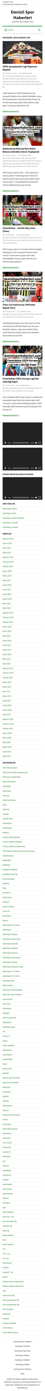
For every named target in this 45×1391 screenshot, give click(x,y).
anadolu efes (8, 819)
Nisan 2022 (7, 631)
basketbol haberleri (10, 870)
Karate (5, 1119)
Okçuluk (6, 1166)
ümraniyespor (8, 1309)
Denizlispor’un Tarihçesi (22, 1369)
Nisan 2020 (7, 738)
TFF (4, 1249)
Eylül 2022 (7, 608)
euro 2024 (6, 1004)
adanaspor (7, 786)
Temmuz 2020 (8, 724)
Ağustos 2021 (8, 668)
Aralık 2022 (7, 594)
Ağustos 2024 (8, 539)
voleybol (6, 1319)
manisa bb (7, 1147)
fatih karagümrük (9, 1018)
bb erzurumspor (9, 879)
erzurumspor (7, 999)
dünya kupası (8, 985)
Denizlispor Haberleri (22, 1360)
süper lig (6, 1231)
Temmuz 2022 (8, 617)
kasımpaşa (7, 1124)
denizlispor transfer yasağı (13, 967)
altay (4, 805)
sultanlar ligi (7, 1226)
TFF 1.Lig (6, 1254)
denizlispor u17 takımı (11, 971)
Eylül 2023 (7, 553)
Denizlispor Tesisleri (10, 527)
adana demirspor (9, 782)
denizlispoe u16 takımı (11, 925)
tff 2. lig (6, 1258)
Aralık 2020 (7, 705)
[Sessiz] (36, 443)
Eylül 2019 (7, 756)
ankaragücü (7, 823)
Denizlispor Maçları (23, 1355)
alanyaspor (7, 791)
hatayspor (6, 1087)
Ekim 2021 (7, 659)
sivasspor (6, 1203)
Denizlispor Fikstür (10, 509)
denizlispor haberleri (10, 948)
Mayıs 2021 (7, 682)
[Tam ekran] (39, 443)
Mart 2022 (7, 636)
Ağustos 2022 (8, 613)
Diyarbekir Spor (8, 981)
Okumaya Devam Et (10, 111)
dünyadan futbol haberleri (12, 990)
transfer (6, 1268)
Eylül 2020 (7, 715)
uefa (24, 166)
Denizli (5, 921)
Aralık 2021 (7, 650)
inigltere (6, 1101)
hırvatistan (7, 1092)
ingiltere (6, 1096)
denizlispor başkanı (10, 934)
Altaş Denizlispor (9, 800)
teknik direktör (8, 1235)
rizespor (6, 1180)
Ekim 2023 (7, 548)
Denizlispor (7, 930)
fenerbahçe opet (9, 1027)
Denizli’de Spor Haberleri (22, 1342)
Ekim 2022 (7, 604)
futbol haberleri (31, 79)
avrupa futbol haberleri (12, 76)
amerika (6, 814)
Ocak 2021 (7, 701)
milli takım (7, 1156)
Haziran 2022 (8, 622)
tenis (4, 1240)
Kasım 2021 (7, 654)
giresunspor (7, 1069)
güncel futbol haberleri (23, 81)
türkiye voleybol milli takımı (13, 1286)
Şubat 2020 (7, 747)
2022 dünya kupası (10, 768)
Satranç (6, 1198)
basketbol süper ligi (10, 874)
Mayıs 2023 (7, 571)
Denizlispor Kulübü (22, 1365)
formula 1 (6, 1036)
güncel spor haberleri (21, 240)
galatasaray (7, 81)
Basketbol (6, 865)
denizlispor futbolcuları (11, 939)
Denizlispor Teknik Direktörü (13, 518)
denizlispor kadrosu (10, 953)
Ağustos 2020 (8, 719)
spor (10, 166)
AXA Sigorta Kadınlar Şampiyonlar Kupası (19, 851)
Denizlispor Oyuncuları (22, 1351)
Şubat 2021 (7, 696)
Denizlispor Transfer (10, 523)
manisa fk (6, 1152)
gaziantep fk (7, 1055)
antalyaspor (7, 828)
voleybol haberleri (9, 1323)
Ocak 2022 (7, 645)
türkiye (5, 1277)
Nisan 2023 (7, 576)
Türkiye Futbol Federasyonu (13, 1282)
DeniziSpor (7, 916)
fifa (4, 1032)
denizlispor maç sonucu (12, 958)
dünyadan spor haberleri (17, 79)
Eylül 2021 (7, 664)
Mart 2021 (7, 692)
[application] (22, 433)
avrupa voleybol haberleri (12, 842)
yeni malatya (8, 1328)
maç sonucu (7, 1143)
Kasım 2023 (7, 543)
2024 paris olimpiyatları (12, 777)
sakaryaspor (7, 1184)
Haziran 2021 (8, 678)
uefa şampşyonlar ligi (11, 1305)
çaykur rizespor (8, 907)
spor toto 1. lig (8, 1217)
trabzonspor (7, 1263)
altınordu (6, 809)
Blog (22, 76)
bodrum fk (7, 893)
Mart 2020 (7, 742)
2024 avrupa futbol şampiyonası (15, 772)
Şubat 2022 (7, 641)
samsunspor (7, 1189)
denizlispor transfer (10, 962)
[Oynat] (5, 443)
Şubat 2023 (7, 585)
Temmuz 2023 (8, 562)
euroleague (7, 1008)
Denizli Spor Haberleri (22, 14)
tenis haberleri (8, 1244)
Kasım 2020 (7, 710)
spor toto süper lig (9, 1221)
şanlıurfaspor (8, 1194)
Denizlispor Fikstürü (22, 1346)
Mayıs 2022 (7, 627)
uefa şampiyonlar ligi (11, 1300)
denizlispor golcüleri (10, 944)
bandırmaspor (8, 856)
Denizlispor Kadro (9, 513)
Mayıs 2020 (7, 733)
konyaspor (7, 1138)
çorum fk (6, 911)
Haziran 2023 (8, 566)
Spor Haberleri (14, 84)
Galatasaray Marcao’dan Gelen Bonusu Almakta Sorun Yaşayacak (21, 150)
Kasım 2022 (7, 599)
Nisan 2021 (7, 687)
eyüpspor (6, 1013)
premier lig (7, 1175)
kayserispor (7, 1133)
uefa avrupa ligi (24, 84)
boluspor (6, 902)
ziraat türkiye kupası (10, 1332)
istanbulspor (7, 1106)
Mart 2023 (7, 580)
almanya (6, 796)
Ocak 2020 (7, 752)
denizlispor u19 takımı (11, 976)
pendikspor (7, 1170)
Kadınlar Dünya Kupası (11, 1115)
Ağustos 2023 (8, 557)
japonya (6, 1110)
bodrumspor (7, 897)
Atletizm (6, 833)
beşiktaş (6, 883)
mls (4, 1161)
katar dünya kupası (10, 1129)
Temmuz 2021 (8, 673)
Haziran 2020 (8, 729)
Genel (13, 81)
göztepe (6, 1073)
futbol (28, 161)
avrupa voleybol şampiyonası (14, 846)
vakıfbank (6, 1314)
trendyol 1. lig (8, 1272)
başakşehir (7, 860)
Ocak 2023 (7, 590)
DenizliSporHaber (26, 73)
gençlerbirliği (7, 1059)
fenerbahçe (12, 237)
